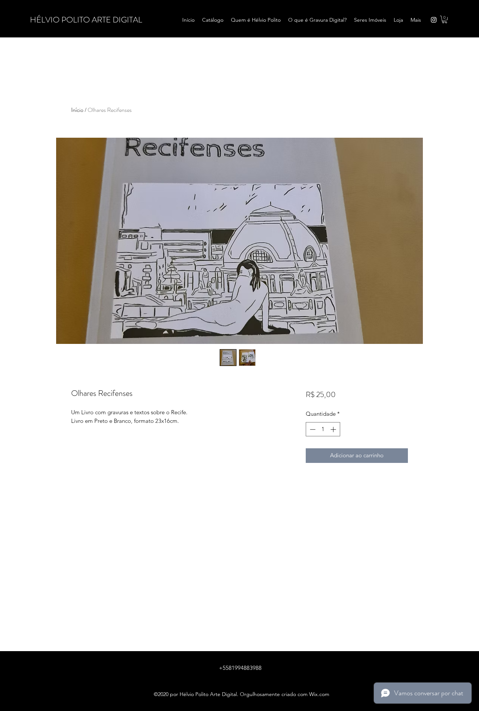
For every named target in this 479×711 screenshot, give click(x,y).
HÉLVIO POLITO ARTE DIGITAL (86, 19)
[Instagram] (433, 20)
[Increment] (334, 429)
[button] (444, 19)
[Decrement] (312, 429)
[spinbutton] (323, 429)
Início (77, 110)
